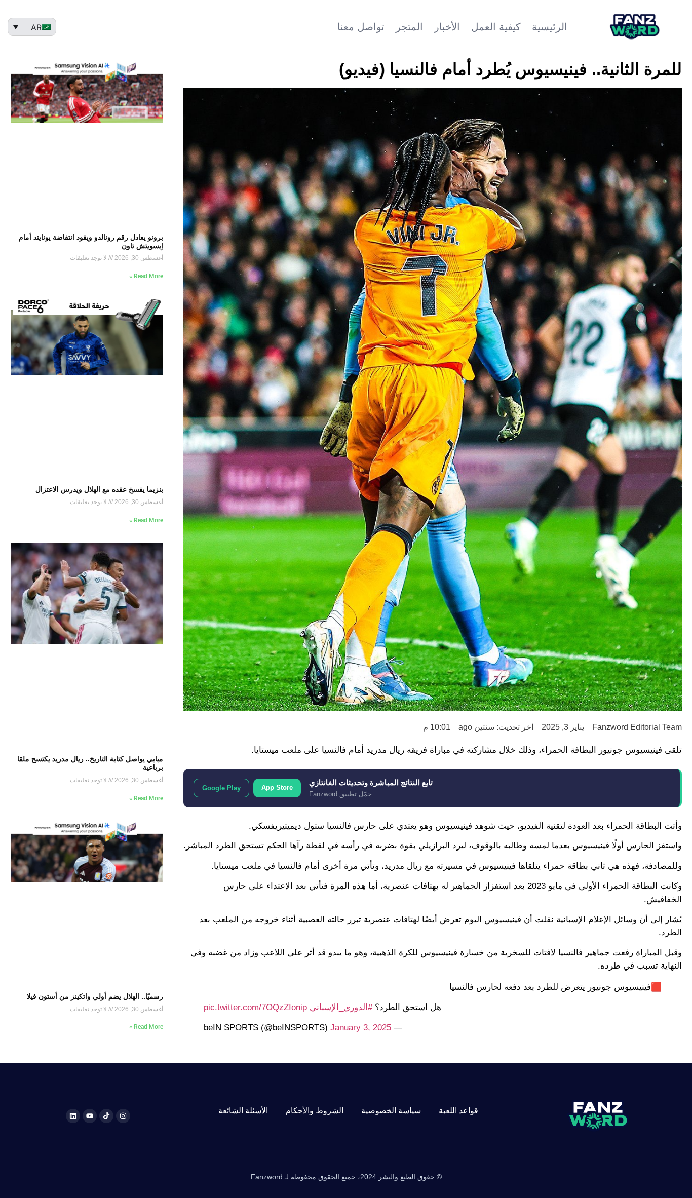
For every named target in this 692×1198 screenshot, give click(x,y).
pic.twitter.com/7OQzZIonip (255, 1007)
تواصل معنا (361, 26)
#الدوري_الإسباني (341, 1007)
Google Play (221, 788)
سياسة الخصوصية (391, 1110)
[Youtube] (90, 1116)
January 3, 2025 (360, 1027)
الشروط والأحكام (314, 1110)
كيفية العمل (496, 26)
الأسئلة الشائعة (243, 1110)
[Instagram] (123, 1116)
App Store (277, 787)
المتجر (409, 26)
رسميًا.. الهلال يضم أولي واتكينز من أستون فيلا (95, 996)
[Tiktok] (106, 1116)
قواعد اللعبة (458, 1110)
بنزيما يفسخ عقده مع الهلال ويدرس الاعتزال (99, 489)
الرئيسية (549, 26)
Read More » (146, 276)
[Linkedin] (73, 1116)
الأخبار (447, 26)
